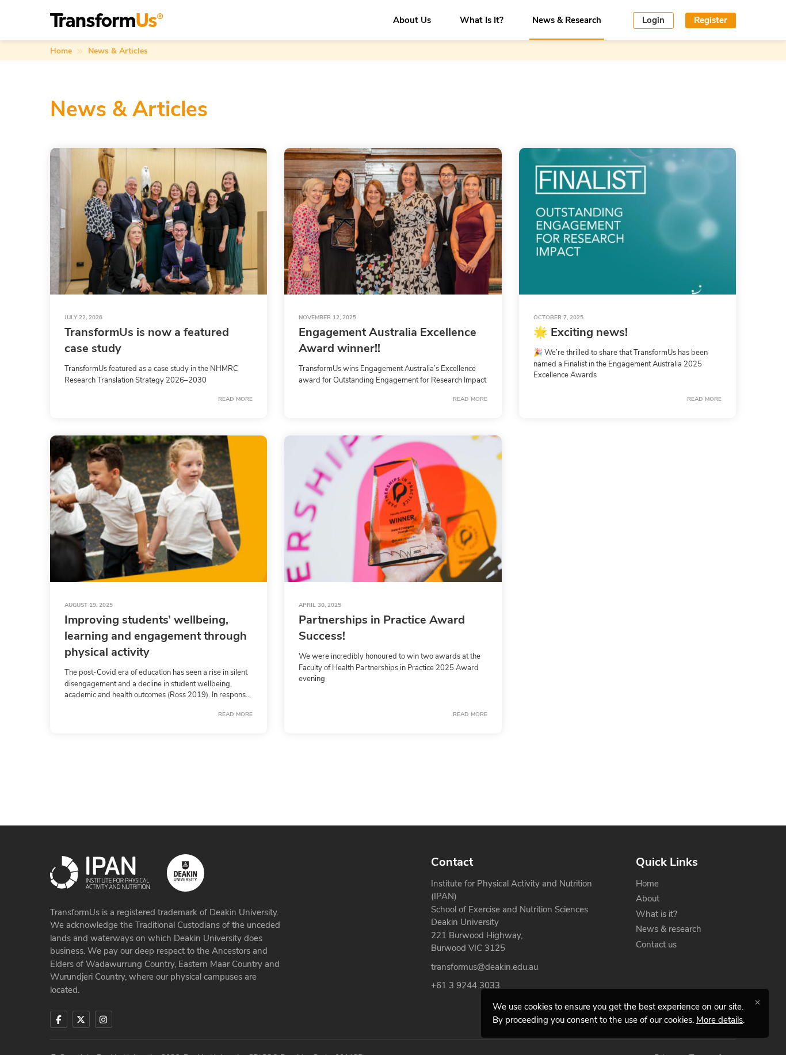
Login (653, 20)
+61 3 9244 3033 (465, 985)
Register (710, 20)
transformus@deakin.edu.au (484, 967)
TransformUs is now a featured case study (146, 340)
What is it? (656, 914)
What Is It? (481, 20)
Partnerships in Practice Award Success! (382, 628)
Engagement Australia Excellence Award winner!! (387, 340)
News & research (668, 929)
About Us (412, 20)
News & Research (566, 20)
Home (61, 50)
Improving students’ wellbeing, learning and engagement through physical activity (155, 636)
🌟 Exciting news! (580, 332)
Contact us (656, 944)
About (647, 898)
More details (719, 1020)
